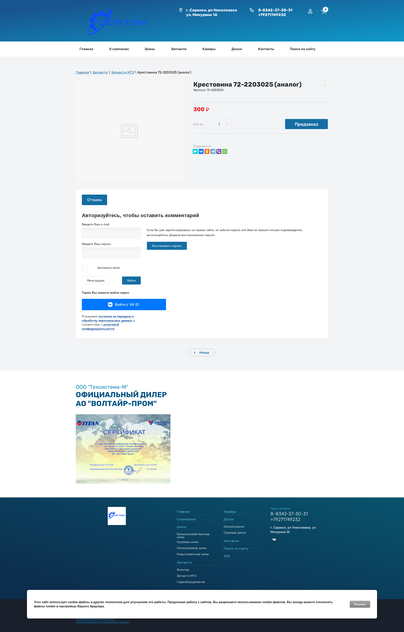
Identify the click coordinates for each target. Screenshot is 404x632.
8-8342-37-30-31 (275, 10)
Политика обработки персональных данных (102, 622)
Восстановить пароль (167, 245)
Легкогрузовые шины (191, 548)
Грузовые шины (187, 542)
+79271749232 (272, 14)
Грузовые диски (235, 532)
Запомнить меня (108, 267)
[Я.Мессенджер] (195, 151)
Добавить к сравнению (325, 85)
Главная (82, 72)
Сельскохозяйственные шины (193, 535)
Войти (131, 280)
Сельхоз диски (234, 526)
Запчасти (100, 72)
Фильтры (183, 570)
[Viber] (218, 151)
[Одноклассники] (207, 151)
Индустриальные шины (193, 554)
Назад (204, 352)
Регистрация (95, 280)
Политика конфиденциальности (95, 619)
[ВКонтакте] (201, 151)
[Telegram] (212, 151)
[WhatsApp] (224, 151)
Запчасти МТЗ (122, 72)
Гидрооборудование (191, 582)
